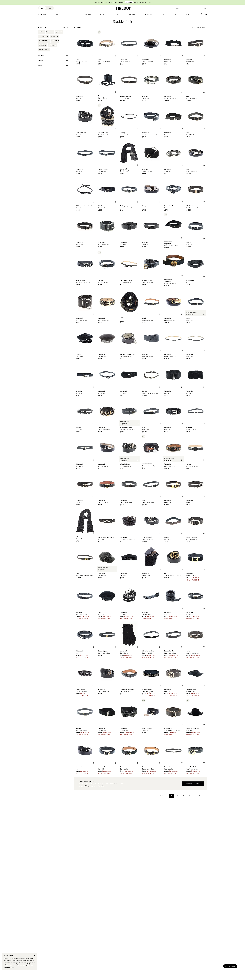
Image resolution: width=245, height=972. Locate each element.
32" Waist (42, 45)
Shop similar (190, 314)
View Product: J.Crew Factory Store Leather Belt (129, 416)
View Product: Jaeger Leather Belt (129, 756)
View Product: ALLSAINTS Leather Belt (107, 679)
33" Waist (54, 41)
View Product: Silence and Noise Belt (85, 121)
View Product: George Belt (151, 194)
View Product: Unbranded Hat (107, 343)
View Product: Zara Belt (107, 84)
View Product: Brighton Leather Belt (151, 756)
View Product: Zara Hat (107, 601)
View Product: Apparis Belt (85, 416)
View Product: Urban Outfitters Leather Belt (129, 452)
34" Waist (51, 45)
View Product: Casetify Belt (129, 121)
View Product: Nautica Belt (173, 525)
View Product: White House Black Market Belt (85, 194)
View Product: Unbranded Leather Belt (129, 48)
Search (178, 8)
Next (200, 795)
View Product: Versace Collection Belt (129, 84)
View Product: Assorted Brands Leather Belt (85, 269)
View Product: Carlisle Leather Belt (195, 452)
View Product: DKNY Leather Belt (195, 157)
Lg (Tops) (58, 32)
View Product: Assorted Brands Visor (195, 679)
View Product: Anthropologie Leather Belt (129, 194)
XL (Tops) (48, 32)
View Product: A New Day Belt (85, 379)
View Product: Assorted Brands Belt (151, 679)
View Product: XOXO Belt (107, 194)
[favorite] (93, 56)
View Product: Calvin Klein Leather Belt (151, 48)
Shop (42, 8)
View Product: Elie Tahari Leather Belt (195, 194)
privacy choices (27, 965)
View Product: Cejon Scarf (129, 306)
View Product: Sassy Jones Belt (195, 269)
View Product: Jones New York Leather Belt (195, 756)
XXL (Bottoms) (43, 41)
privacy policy (10, 967)
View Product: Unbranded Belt (173, 48)
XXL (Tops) (53, 36)
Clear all (65, 27)
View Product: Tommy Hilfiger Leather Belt (85, 679)
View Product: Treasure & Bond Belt (107, 121)
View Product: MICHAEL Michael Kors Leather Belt (129, 343)
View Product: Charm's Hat (85, 343)
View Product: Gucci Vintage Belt (85, 563)
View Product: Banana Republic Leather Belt (151, 269)
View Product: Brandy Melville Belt (107, 157)
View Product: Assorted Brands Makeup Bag (151, 452)
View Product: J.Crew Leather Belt (195, 84)
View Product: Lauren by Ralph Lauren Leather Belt (129, 679)
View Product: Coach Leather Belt (151, 306)
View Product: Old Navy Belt (107, 269)
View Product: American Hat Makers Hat (195, 718)
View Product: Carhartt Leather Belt (195, 640)
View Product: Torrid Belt (85, 48)
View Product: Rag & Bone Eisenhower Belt (173, 231)
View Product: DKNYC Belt (195, 231)
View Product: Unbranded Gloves (129, 640)
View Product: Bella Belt (195, 306)
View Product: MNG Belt (151, 416)
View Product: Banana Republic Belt (173, 194)
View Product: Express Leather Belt (151, 379)
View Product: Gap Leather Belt (151, 489)
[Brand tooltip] (43, 60)
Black (40, 32)
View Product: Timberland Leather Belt (107, 231)
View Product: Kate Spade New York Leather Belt (129, 269)
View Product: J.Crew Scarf (85, 525)
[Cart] (206, 14)
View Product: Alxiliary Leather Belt (85, 718)
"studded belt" (43, 50)
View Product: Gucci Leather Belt (173, 563)
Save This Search (192, 783)
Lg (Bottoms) (42, 36)
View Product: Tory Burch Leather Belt (173, 269)
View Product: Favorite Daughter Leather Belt (195, 525)
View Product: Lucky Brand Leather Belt (173, 718)
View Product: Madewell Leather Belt (85, 601)
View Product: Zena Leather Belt (195, 121)
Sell (50, 8)
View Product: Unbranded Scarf (129, 157)
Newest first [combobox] (201, 27)
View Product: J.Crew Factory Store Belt (151, 640)
